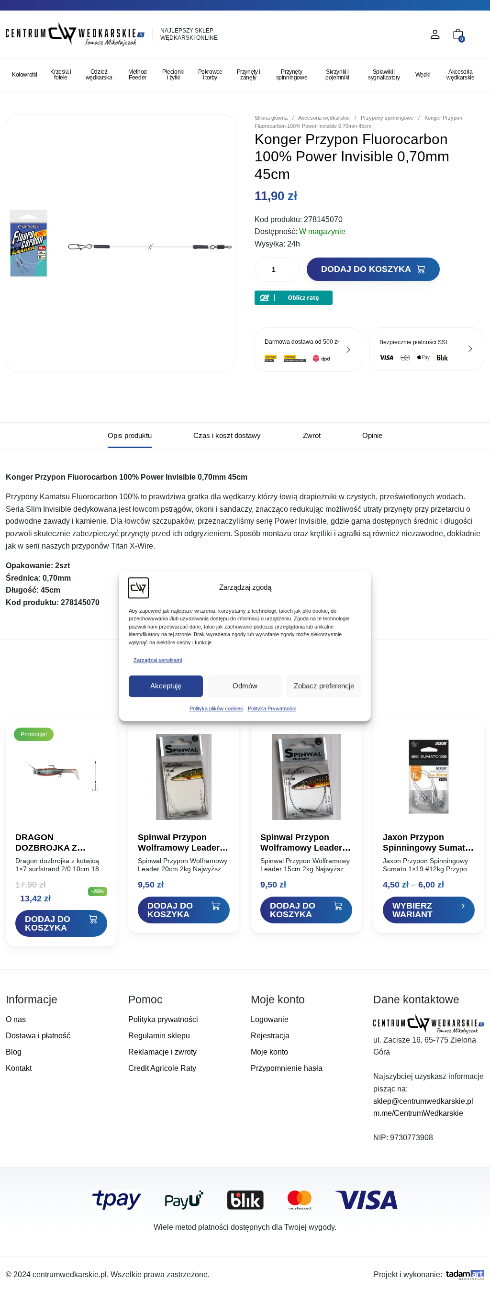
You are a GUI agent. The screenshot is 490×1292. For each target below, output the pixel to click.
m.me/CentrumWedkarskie (418, 1113)
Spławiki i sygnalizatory (384, 74)
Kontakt (19, 1068)
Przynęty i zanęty (248, 74)
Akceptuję (165, 686)
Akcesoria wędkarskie (460, 74)
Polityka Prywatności (272, 708)
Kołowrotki (24, 75)
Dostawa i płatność (38, 1036)
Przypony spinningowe (387, 118)
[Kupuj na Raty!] (294, 297)
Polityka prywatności (163, 1019)
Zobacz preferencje (324, 686)
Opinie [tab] (372, 435)
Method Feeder (137, 74)
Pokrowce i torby (210, 74)
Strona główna (271, 118)
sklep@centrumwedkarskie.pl (423, 1101)
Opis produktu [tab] (130, 435)
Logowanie (270, 1019)
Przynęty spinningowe (292, 74)
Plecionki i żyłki (173, 74)
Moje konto (269, 1052)
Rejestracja (270, 1036)
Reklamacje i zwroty (162, 1052)
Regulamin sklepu (159, 1036)
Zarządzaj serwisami (158, 660)
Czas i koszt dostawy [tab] (227, 435)
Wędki (423, 75)
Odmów (245, 686)
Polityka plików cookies (216, 708)
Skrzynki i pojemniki (337, 74)
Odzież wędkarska (99, 74)
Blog (14, 1052)
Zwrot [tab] (312, 435)
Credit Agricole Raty (162, 1068)
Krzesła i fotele (60, 74)
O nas (16, 1019)
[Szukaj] (393, 34)
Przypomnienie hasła (287, 1068)
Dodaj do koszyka (367, 269)
